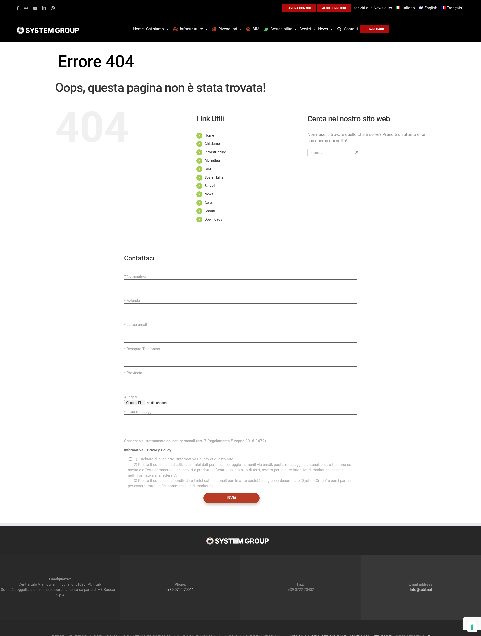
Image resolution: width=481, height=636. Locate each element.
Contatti (211, 211)
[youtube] (35, 8)
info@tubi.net (421, 589)
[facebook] (18, 8)
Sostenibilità (214, 177)
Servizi (210, 186)
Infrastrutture (215, 152)
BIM (208, 169)
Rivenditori (213, 161)
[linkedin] (44, 8)
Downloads (213, 219)
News (209, 194)
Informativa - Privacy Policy (147, 450)
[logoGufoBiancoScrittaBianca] (48, 28)
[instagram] (53, 8)
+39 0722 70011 (180, 589)
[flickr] (26, 8)
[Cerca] (340, 29)
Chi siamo (212, 144)
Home (209, 135)
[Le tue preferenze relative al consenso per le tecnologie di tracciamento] (472, 627)
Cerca (209, 203)
